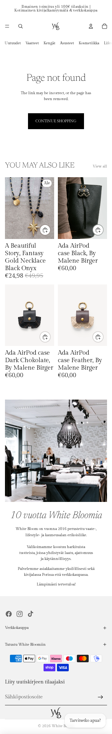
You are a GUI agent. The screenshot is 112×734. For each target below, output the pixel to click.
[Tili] (91, 26)
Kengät (49, 43)
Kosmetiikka (89, 43)
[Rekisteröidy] (100, 697)
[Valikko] (7, 26)
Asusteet (67, 43)
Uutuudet (13, 43)
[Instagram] (19, 614)
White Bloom (63, 726)
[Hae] (20, 26)
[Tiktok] (30, 614)
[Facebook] (8, 614)
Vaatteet (32, 43)
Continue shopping (56, 121)
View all (100, 166)
